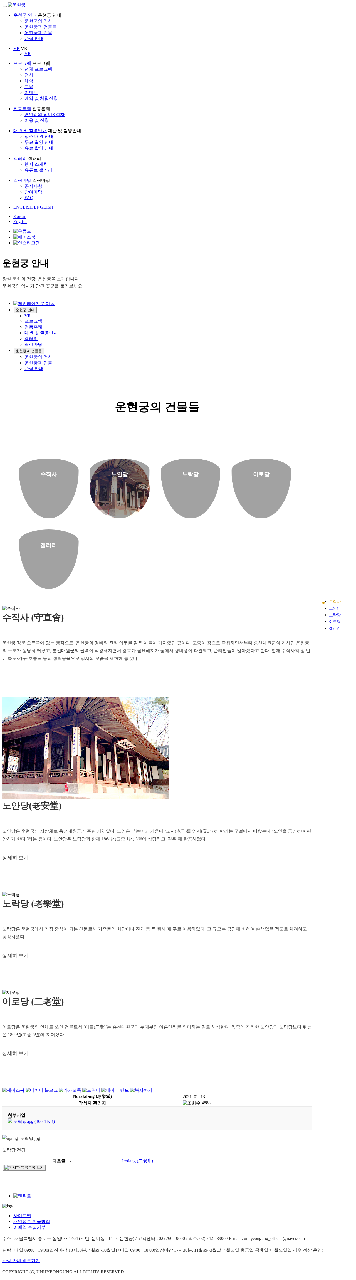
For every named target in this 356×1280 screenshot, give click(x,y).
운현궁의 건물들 (29, 351)
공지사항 (33, 186)
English (20, 221)
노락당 (335, 615)
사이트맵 (22, 1215)
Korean (19, 216)
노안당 (335, 608)
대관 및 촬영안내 (30, 130)
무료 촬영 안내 (38, 142)
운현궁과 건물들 (40, 26)
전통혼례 (22, 108)
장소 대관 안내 (38, 136)
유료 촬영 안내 (38, 148)
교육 (28, 86)
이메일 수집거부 (29, 1227)
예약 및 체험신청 (41, 98)
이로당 (335, 622)
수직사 (335, 602)
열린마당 (22, 180)
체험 (28, 80)
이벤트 (31, 92)
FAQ (28, 197)
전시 (28, 75)
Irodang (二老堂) (137, 1160)
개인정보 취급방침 (31, 1221)
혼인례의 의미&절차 (44, 114)
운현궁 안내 (25, 15)
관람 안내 (33, 38)
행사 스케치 (36, 164)
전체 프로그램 (38, 69)
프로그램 (22, 63)
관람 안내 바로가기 (21, 1260)
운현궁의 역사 (38, 21)
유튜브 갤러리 (38, 170)
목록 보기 (36, 1167)
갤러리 (20, 158)
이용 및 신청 (36, 120)
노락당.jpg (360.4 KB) (34, 1121)
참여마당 (33, 192)
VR (16, 48)
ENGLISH (23, 207)
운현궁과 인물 (38, 32)
